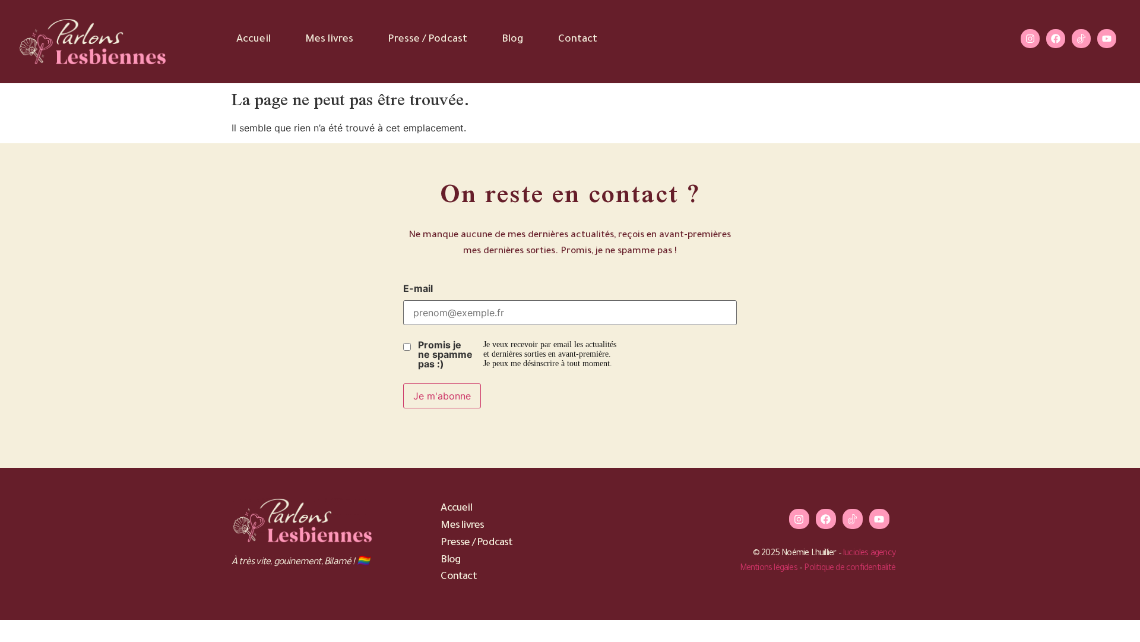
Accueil (253, 40)
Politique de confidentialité (849, 569)
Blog (513, 40)
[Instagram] (1030, 38)
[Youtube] (1106, 38)
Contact (577, 40)
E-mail (418, 288)
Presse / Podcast (427, 40)
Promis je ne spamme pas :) (445, 354)
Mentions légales (768, 569)
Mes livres (329, 40)
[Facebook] (1055, 38)
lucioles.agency (869, 554)
